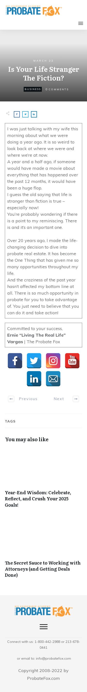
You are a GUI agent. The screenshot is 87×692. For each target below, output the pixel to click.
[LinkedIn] (34, 378)
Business (33, 89)
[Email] (53, 378)
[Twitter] (34, 360)
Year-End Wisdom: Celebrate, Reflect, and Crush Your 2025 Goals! (43, 480)
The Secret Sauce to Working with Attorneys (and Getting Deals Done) (43, 550)
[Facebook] (15, 360)
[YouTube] (72, 360)
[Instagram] (53, 360)
